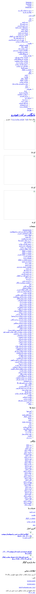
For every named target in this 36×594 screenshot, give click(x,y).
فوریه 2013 (28, 492)
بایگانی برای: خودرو (23, 114)
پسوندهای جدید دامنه (25, 246)
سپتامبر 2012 (28, 501)
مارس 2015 (28, 464)
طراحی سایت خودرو (25, 325)
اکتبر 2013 (28, 480)
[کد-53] (19, 149)
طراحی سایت (27, 293)
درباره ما (29, 279)
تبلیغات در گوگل (27, 251)
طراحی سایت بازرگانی (25, 309)
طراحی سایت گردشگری (24, 358)
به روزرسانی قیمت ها (25, 240)
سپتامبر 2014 (28, 471)
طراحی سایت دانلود (26, 328)
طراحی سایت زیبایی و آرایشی (22, 333)
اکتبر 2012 (28, 499)
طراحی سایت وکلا (26, 374)
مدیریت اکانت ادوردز (25, 386)
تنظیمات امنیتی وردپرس (24, 267)
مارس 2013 (28, 490)
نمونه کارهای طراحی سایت (23, 393)
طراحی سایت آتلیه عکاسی (23, 295)
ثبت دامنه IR (28, 270)
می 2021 (29, 446)
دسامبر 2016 (28, 454)
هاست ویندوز (28, 399)
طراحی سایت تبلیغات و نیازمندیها (21, 316)
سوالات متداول (27, 288)
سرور (30, 425)
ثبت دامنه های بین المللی (24, 275)
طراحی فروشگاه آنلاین (25, 376)
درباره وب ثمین (27, 281)
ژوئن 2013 (28, 487)
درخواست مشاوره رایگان (24, 282)
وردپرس (29, 437)
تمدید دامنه (28, 265)
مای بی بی (28, 432)
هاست (30, 395)
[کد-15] (19, 184)
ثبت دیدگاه (28, 277)
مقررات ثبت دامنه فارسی (24, 388)
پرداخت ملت (28, 242)
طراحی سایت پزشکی (25, 312)
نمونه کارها (28, 392)
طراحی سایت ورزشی (25, 372)
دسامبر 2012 (28, 496)
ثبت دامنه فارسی (26, 274)
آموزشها (29, 411)
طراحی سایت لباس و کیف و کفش (21, 360)
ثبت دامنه (29, 268)
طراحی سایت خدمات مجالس (23, 323)
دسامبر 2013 (28, 476)
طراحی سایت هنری (26, 370)
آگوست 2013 (28, 483)
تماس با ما (28, 263)
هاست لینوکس (27, 397)
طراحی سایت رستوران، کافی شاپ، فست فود (17, 332)
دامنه (30, 420)
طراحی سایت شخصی (25, 337)
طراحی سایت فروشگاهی (24, 349)
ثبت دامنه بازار (27, 272)
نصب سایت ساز (27, 390)
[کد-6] (19, 219)
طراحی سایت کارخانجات (24, 353)
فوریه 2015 (28, 466)
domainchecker (27, 230)
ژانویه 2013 (28, 494)
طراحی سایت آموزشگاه (24, 298)
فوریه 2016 (28, 459)
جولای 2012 (28, 505)
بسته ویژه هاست (26, 239)
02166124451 (31, 584)
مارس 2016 (28, 457)
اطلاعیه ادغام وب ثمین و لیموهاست (21, 231)
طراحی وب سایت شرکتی (24, 379)
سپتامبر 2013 (28, 482)
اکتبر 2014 (28, 469)
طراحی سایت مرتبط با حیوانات (22, 367)
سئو (30, 284)
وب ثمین (29, 402)
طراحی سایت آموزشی (25, 300)
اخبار (30, 413)
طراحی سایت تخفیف (25, 318)
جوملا (30, 418)
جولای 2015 (28, 462)
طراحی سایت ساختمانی (24, 335)
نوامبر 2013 (28, 478)
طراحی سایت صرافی (25, 341)
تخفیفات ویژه (27, 258)
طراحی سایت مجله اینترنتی (23, 362)
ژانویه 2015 (28, 468)
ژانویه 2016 (28, 461)
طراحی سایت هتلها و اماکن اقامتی (21, 369)
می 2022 (29, 445)
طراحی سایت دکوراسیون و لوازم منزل (20, 330)
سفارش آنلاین (27, 286)
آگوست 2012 (28, 503)
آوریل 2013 (28, 489)
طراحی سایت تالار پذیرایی (24, 314)
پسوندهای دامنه (27, 415)
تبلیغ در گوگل (28, 416)
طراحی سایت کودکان (25, 355)
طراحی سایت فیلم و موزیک (23, 351)
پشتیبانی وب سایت (26, 247)
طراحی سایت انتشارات (24, 307)
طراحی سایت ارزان (25, 302)
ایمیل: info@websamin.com (27, 587)
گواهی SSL (28, 384)
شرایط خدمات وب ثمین (24, 291)
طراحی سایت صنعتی (25, 342)
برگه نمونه (28, 237)
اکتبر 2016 (28, 455)
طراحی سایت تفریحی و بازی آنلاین (21, 319)
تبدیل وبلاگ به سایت (25, 249)
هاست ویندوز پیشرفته (25, 400)
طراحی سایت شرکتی (25, 339)
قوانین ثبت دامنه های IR (24, 383)
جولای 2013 (28, 485)
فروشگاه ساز (27, 429)
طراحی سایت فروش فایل (24, 348)
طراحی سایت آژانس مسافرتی (22, 297)
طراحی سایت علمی (25, 344)
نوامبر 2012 (28, 497)
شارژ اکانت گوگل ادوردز (24, 290)
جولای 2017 (28, 450)
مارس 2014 (28, 475)
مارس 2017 (28, 452)
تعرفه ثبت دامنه (27, 261)
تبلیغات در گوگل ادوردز (25, 254)
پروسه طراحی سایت (25, 244)
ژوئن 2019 (28, 448)
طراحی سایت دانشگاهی (24, 326)
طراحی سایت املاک (25, 305)
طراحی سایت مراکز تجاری (23, 365)
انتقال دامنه (28, 235)
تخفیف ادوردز (27, 256)
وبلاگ (30, 404)
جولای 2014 (28, 473)
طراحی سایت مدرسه (25, 363)
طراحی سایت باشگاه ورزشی (23, 311)
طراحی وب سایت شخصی (24, 377)
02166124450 (31, 581)
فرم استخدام (28, 381)
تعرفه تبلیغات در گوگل (25, 260)
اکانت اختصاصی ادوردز (25, 233)
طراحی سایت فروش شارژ (23, 346)
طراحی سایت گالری (25, 356)
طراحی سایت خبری (25, 321)
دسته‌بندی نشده (27, 422)
